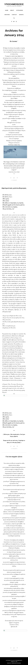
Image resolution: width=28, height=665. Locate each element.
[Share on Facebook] (10, 178)
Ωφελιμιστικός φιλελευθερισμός (14, 188)
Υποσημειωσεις (18, 660)
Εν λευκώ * (14, 41)
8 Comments (14, 650)
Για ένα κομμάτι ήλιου (14, 457)
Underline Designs (16, 663)
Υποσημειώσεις (14, 4)
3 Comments (14, 448)
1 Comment (14, 180)
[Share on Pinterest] (17, 178)
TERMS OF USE (14, 661)
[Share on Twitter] (14, 178)
